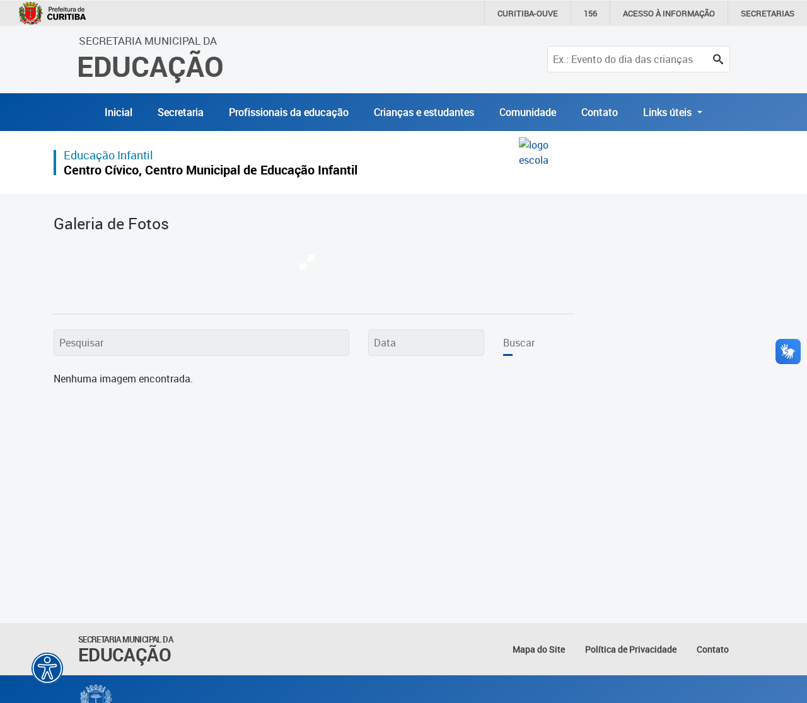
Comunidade (527, 112)
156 (590, 13)
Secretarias (767, 13)
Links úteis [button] (668, 112)
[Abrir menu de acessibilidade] (47, 668)
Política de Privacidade (630, 649)
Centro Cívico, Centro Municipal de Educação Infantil (210, 169)
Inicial (118, 112)
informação (669, 13)
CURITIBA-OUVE (527, 13)
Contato (599, 112)
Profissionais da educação (289, 112)
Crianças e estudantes (424, 112)
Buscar (519, 343)
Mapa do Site (539, 649)
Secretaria (181, 112)
